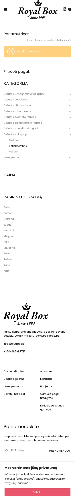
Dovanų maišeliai (14, 394)
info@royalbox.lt (14, 344)
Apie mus (46, 371)
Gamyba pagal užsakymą (49, 396)
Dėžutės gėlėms (14, 379)
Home (30, 40)
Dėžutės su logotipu (45, 40)
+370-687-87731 (14, 351)
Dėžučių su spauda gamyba (52, 407)
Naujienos (46, 386)
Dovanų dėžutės (14, 371)
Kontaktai (46, 379)
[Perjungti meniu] (5, 10)
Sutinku (37, 492)
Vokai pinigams (13, 386)
